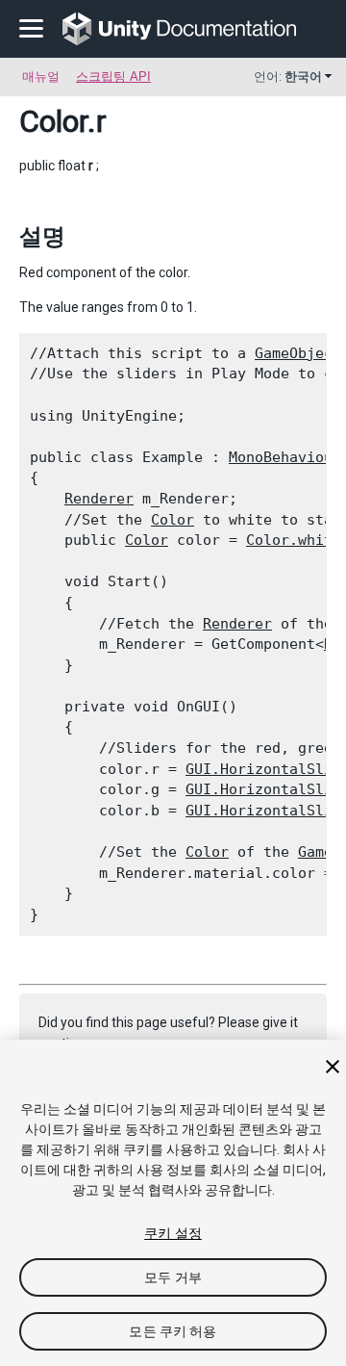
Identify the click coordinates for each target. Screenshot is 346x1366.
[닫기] (332, 1066)
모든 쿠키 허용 (172, 1331)
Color (53, 121)
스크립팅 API (113, 76)
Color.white (293, 540)
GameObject (298, 353)
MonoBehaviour (285, 457)
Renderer (99, 498)
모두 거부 (173, 1277)
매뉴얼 (41, 76)
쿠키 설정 (173, 1233)
